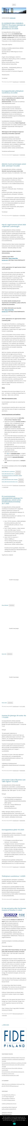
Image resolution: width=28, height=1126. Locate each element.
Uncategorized (22, 485)
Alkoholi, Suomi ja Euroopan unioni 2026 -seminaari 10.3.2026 (14, 165)
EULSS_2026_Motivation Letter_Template (9, 479)
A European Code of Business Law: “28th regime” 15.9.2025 (14, 780)
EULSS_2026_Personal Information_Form (10, 481)
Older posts (5, 1024)
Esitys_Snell (4, 653)
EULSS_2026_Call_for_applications (8, 471)
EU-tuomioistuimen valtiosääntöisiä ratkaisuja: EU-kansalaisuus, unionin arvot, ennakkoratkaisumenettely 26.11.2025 (12, 499)
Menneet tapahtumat (17, 1013)
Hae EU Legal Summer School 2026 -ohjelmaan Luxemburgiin (14, 225)
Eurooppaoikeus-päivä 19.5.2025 (13, 830)
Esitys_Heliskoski (5, 605)
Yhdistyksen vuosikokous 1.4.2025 (13, 876)
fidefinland (12, 18)
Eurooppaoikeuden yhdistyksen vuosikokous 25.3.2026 (13, 92)
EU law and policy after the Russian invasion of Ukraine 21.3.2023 (14, 909)
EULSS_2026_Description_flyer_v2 (8, 473)
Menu (14, 4)
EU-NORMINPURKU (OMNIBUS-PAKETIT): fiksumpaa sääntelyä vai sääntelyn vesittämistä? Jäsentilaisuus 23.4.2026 (13, 26)
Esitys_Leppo (4, 702)
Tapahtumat (15, 81)
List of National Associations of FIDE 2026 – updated (12, 475)
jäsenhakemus (15, 1086)
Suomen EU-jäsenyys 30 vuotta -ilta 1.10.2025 (14, 716)
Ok (14, 1123)
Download (18, 471)
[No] (26, 1120)
